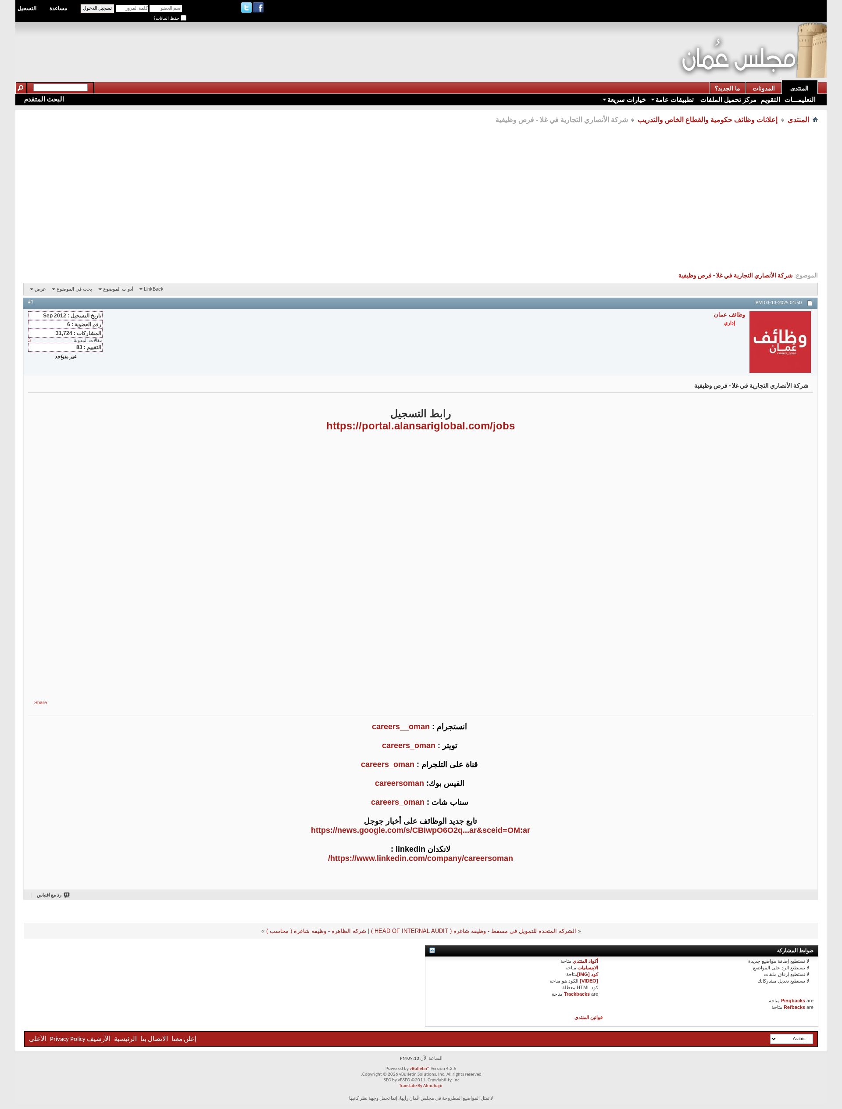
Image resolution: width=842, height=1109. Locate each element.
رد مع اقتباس (49, 895)
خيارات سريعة (626, 99)
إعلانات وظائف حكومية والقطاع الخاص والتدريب (708, 119)
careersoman (399, 783)
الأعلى (37, 1039)
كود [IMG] (587, 974)
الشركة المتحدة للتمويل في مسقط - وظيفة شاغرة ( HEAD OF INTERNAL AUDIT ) (473, 931)
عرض (40, 289)
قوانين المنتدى (588, 1017)
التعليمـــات (800, 99)
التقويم (770, 99)
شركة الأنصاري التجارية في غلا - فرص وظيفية (735, 276)
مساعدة (58, 8)
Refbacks (794, 1007)
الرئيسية (125, 1039)
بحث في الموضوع (74, 289)
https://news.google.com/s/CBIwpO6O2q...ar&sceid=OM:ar (420, 830)
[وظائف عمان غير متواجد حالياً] (780, 342)
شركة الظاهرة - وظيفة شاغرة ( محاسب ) (316, 931)
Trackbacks (577, 994)
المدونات (764, 88)
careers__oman (401, 726)
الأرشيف (99, 1039)
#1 (30, 302)
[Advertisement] (517, 42)
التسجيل (27, 8)
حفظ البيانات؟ (167, 18)
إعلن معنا (183, 1039)
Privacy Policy (68, 1039)
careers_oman (408, 745)
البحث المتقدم (44, 99)
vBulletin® (420, 1068)
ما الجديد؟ (727, 88)
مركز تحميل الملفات (727, 99)
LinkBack (154, 289)
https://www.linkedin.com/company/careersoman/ (420, 858)
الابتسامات (588, 967)
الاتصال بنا (154, 1039)
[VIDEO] (589, 980)
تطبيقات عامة (675, 99)
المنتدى (799, 88)
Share (40, 702)
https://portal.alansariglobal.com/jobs (420, 426)
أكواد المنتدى (585, 961)
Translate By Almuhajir (421, 1086)
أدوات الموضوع (118, 289)
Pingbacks (793, 1000)
